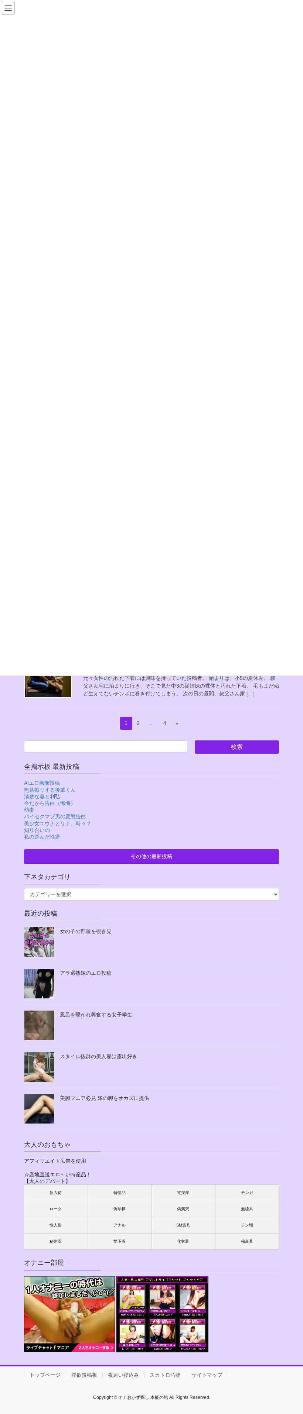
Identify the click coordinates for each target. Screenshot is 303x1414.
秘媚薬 (56, 1241)
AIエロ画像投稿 (42, 783)
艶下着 (119, 1241)
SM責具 (183, 1225)
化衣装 (183, 1241)
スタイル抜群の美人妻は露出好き (98, 1056)
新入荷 (56, 1192)
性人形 (56, 1225)
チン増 (247, 1225)
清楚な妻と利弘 (42, 796)
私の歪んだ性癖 (42, 837)
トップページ (45, 1375)
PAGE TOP (289, 1364)
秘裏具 (247, 1241)
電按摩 (183, 1192)
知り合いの (37, 830)
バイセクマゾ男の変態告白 (55, 816)
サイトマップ (206, 1375)
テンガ (247, 1192)
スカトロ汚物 (165, 1375)
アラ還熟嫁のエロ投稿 (86, 973)
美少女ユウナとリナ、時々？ (57, 823)
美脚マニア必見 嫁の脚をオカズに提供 (104, 1098)
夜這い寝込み (123, 1375)
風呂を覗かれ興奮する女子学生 (96, 1015)
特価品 (119, 1192)
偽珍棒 (119, 1209)
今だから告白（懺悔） (50, 803)
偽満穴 (183, 1209)
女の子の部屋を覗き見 (86, 931)
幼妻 (29, 810)
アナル (119, 1225)
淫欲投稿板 (84, 1375)
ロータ (56, 1209)
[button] (151, 856)
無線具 (247, 1209)
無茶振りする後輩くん (50, 790)
